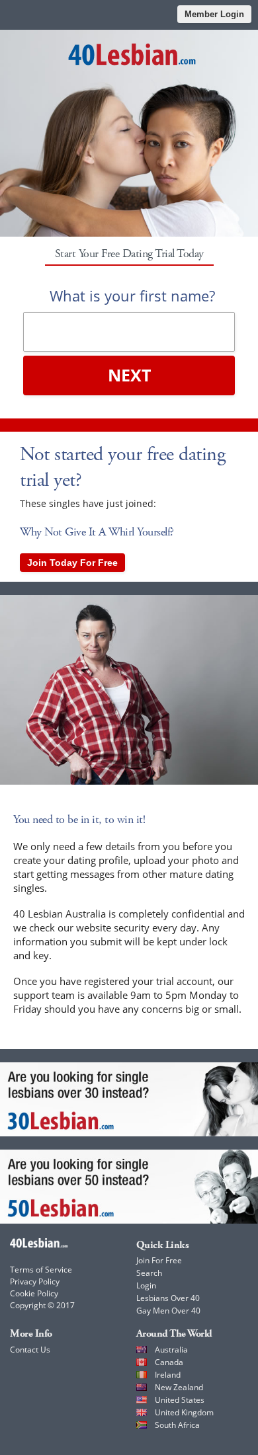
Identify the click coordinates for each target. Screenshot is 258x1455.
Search (149, 1272)
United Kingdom (184, 1412)
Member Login (214, 14)
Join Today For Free (72, 562)
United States (179, 1399)
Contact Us (30, 1349)
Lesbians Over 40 (168, 1298)
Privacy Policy (35, 1281)
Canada (169, 1362)
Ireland (168, 1374)
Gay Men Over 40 (168, 1310)
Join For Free (159, 1260)
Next (129, 375)
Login (146, 1285)
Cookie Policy (34, 1293)
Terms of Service (41, 1269)
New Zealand (179, 1387)
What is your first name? (132, 295)
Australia (171, 1349)
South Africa (177, 1425)
